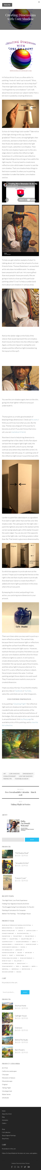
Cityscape (5, 1074)
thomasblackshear (21, 779)
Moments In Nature (8, 952)
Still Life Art (18, 961)
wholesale (5, 1098)
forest (4, 939)
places (4, 955)
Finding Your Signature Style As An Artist (15, 904)
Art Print (5, 1068)
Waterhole (15, 969)
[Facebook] (11, 1167)
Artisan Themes (25, 1163)
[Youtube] (29, 1167)
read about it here (18, 432)
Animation (5, 1120)
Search (25, 992)
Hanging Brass (7, 944)
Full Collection (6, 1132)
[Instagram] (15, 1167)
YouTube (27, 691)
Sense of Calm (6, 961)
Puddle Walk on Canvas (9, 958)
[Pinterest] (21, 1167)
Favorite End (6, 936)
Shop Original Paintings (9, 1135)
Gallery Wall (13, 939)
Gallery (4, 1123)
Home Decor (19, 944)
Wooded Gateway (7, 972)
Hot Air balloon (7, 950)
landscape (18, 950)
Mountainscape (7, 1081)
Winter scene (26, 969)
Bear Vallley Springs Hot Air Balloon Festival (16, 925)
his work (34, 420)
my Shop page (26, 719)
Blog (3, 1117)
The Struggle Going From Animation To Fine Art (18, 907)
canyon (20, 930)
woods (18, 972)
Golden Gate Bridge (22, 941)
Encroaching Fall (23, 933)
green (34, 941)
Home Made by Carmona (10, 947)
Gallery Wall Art (26, 939)
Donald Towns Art (8, 933)
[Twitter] (25, 1167)
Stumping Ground (8, 963)
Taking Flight (21, 963)
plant (11, 955)
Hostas (22, 947)
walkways (25, 966)
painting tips (7, 779)
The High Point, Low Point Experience (14, 900)
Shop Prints (5, 1138)
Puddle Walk (20, 955)
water (34, 966)
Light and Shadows (25, 776)
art (4, 773)
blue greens (19, 928)
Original (4, 1084)
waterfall (5, 969)
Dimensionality (28, 773)
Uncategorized (7, 1091)
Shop (3, 1129)
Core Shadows (14, 773)
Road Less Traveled (26, 958)
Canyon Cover (31, 930)
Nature (19, 952)
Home (3, 1111)
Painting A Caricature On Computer (14, 910)
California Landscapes (9, 1071)
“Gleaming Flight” (19, 704)
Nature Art (28, 952)
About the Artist (7, 1114)
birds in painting (7, 928)
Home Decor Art (31, 944)
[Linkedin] (18, 1167)
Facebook (18, 691)
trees (17, 966)
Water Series (6, 1094)
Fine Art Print (17, 936)
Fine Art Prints (29, 936)
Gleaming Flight (7, 941)
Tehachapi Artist (7, 966)
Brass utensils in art (8, 930)
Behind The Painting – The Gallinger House (16, 913)
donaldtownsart (9, 776)
